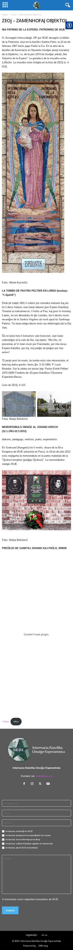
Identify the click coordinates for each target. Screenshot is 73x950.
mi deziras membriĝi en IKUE (19, 831)
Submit (10, 910)
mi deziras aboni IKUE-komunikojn (21, 847)
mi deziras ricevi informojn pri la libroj (22, 839)
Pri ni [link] (44, 935)
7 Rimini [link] (5, 722)
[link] (36, 749)
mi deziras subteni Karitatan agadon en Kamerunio (29, 843)
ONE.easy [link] (43, 945)
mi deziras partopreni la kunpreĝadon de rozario (28, 835)
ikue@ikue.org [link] (44, 776)
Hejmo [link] (5, 14)
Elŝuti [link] (16, 722)
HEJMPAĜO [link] (31, 935)
